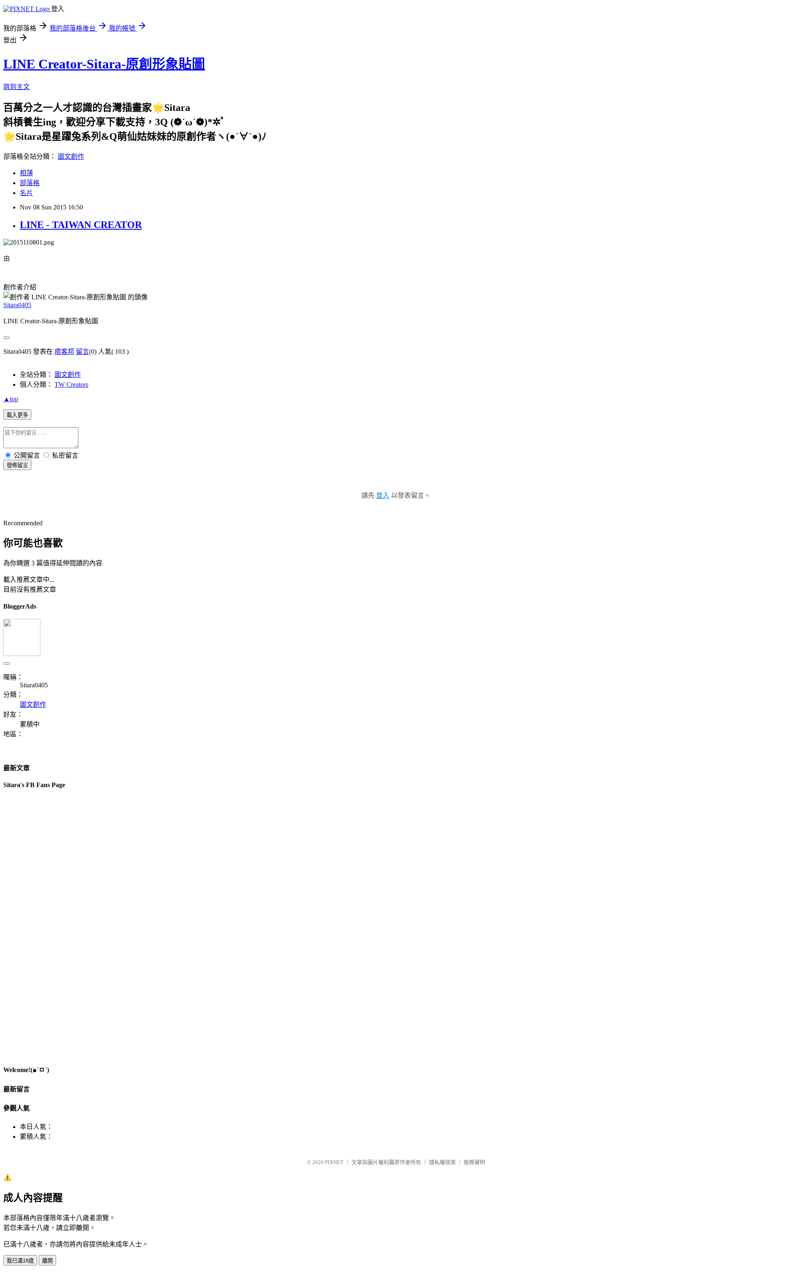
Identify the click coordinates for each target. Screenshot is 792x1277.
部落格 (30, 182)
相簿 (26, 172)
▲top (10, 398)
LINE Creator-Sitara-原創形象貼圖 (104, 63)
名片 (26, 192)
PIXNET (334, 1162)
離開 (47, 1261)
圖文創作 (71, 156)
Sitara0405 (17, 304)
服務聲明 (474, 1162)
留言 (82, 351)
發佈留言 (17, 465)
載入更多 (17, 415)
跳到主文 (16, 86)
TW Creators (71, 384)
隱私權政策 (442, 1162)
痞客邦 (64, 351)
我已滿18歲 (20, 1261)
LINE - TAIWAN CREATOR (81, 224)
